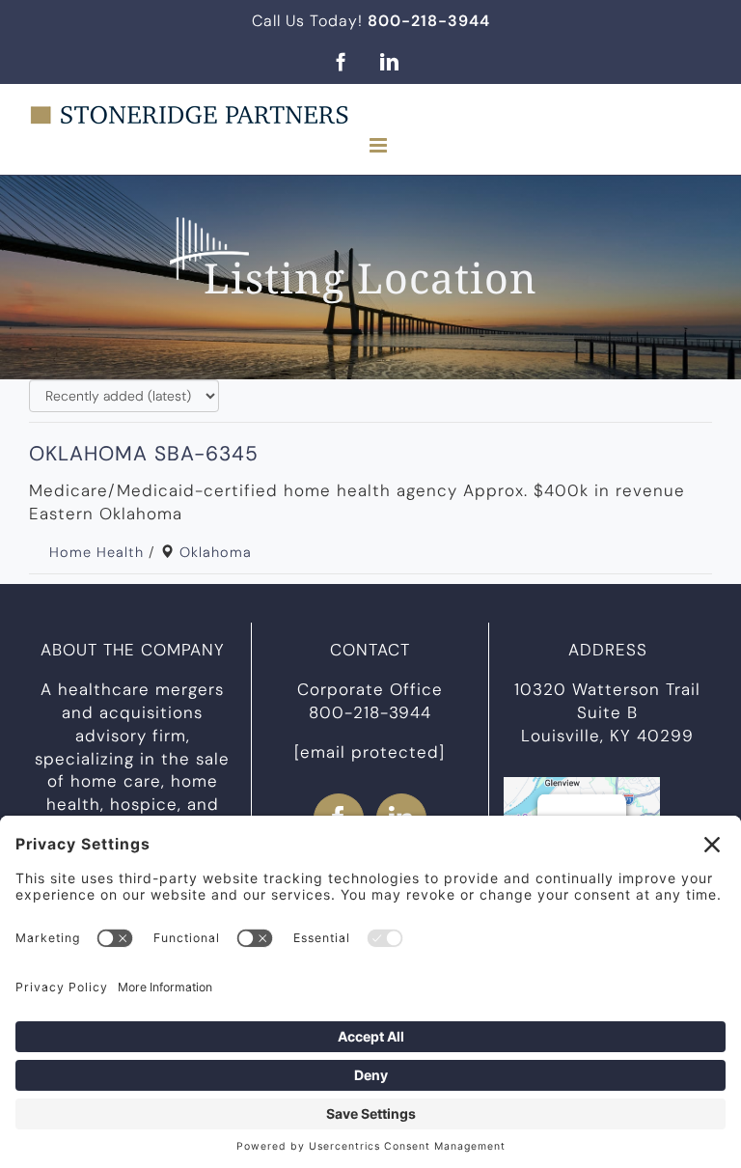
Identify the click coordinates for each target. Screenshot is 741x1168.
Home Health (96, 552)
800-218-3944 (370, 712)
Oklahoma (215, 552)
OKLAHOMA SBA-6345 (144, 453)
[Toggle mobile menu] (380, 145)
